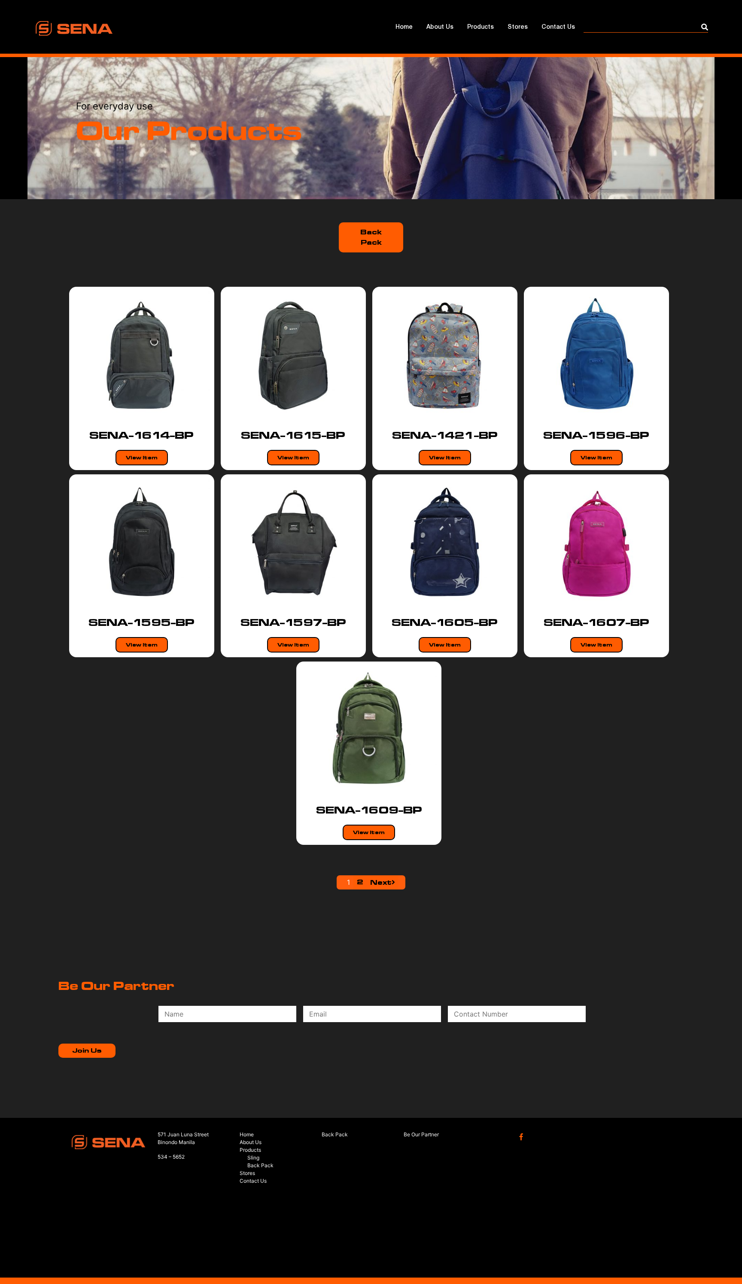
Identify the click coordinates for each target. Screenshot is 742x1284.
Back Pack (371, 237)
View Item (142, 457)
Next (381, 882)
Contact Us (558, 27)
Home (404, 27)
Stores (518, 27)
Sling (253, 1157)
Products (480, 27)
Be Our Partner (421, 1134)
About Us (439, 27)
